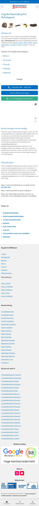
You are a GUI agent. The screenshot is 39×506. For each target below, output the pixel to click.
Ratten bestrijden (6, 334)
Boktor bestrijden (6, 337)
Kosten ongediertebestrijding (13, 216)
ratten (25, 43)
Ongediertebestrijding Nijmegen (10, 419)
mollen (35, 43)
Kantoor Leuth (5, 293)
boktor (20, 45)
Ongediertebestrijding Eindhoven (10, 403)
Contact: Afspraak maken (12, 220)
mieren (30, 43)
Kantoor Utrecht (5, 283)
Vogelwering (5, 362)
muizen (20, 43)
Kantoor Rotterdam (6, 290)
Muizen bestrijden (6, 331)
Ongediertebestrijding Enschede (10, 406)
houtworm (13, 45)
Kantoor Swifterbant (7, 296)
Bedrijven (4, 260)
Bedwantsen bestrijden (8, 343)
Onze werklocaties (9, 226)
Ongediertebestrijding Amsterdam (11, 378)
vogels (24, 45)
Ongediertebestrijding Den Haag (10, 400)
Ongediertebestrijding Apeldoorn (11, 384)
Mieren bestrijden (6, 346)
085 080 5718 (6, 187)
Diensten (6, 223)
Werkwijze (6, 237)
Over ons (6, 230)
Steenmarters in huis (7, 359)
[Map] (19, 112)
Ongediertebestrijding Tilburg (10, 429)
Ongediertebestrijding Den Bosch (11, 397)
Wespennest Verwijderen (8, 324)
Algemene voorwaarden (20, 495)
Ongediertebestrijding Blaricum (10, 394)
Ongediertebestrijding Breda (9, 391)
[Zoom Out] (35, 121)
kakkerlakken (5, 45)
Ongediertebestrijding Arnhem (10, 387)
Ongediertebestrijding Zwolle (10, 435)
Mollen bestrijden (6, 350)
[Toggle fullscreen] (35, 104)
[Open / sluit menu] (37, 6)
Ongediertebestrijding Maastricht (10, 416)
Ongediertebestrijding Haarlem (10, 410)
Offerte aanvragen (6, 273)
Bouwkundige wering (7, 318)
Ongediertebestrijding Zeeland (10, 438)
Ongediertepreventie (7, 315)
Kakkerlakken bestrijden (8, 340)
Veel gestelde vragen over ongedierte (16, 233)
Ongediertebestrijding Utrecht (10, 432)
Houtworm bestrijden (7, 321)
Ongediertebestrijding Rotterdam (10, 422)
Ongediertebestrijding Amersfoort (11, 375)
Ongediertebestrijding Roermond (11, 426)
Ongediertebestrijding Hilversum (10, 413)
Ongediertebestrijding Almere (10, 381)
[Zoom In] (35, 118)
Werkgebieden (5, 257)
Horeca (3, 263)
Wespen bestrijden (6, 327)
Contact (3, 254)
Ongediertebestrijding (11, 213)
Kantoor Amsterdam (7, 286)
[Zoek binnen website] (2, 6)
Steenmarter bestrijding (8, 356)
